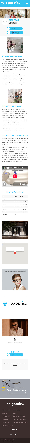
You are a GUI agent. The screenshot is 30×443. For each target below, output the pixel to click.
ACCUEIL (4, 413)
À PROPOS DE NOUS (7, 425)
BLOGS (14, 413)
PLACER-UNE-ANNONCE (19, 416)
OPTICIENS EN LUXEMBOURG (20, 422)
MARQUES (5, 419)
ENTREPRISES (6, 422)
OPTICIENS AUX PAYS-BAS (19, 419)
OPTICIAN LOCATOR (7, 416)
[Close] (22, 248)
